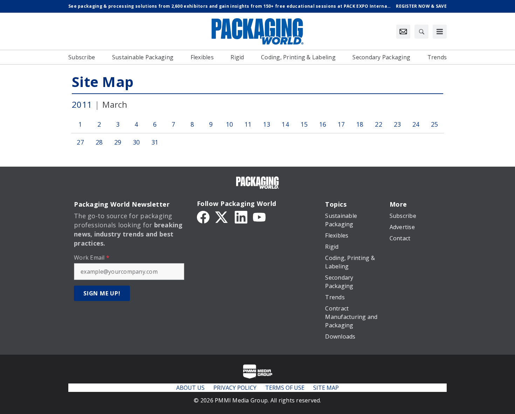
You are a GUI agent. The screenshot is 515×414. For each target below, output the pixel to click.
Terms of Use (284, 388)
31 (155, 142)
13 (266, 124)
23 (397, 124)
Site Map (102, 81)
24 (416, 124)
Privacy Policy (234, 388)
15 (304, 124)
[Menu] (440, 32)
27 (80, 142)
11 (248, 124)
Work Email (91, 257)
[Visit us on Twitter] (222, 216)
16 (323, 124)
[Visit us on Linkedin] (241, 216)
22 (378, 124)
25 (434, 124)
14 (285, 124)
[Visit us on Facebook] (203, 216)
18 (360, 124)
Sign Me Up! (102, 293)
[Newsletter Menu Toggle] (403, 32)
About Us (190, 388)
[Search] (421, 32)
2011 (82, 104)
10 (229, 124)
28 (99, 142)
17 (341, 124)
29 (118, 142)
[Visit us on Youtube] (259, 216)
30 (136, 142)
